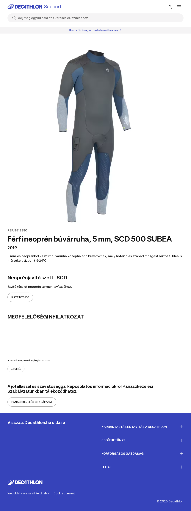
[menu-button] (179, 6)
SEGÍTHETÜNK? (113, 440)
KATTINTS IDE (20, 297)
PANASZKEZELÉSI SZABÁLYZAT (31, 401)
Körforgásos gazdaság (122, 453)
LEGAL (106, 467)
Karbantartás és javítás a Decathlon (134, 427)
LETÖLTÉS (16, 369)
